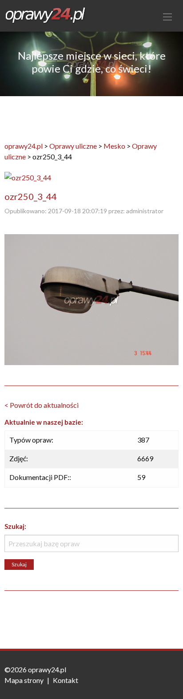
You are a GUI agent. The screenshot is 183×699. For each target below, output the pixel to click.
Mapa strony (24, 680)
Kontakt (65, 680)
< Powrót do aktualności (41, 405)
